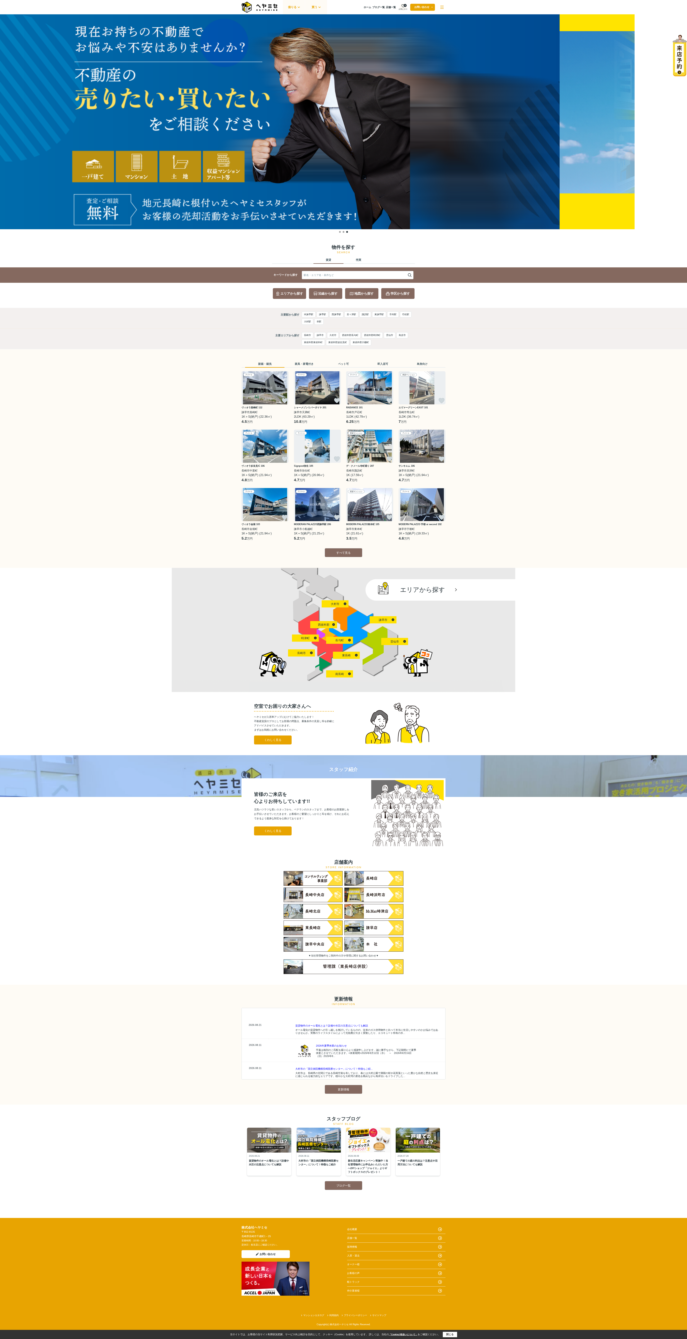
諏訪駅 (365, 314)
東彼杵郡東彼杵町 (313, 342)
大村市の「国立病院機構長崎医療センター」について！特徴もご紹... (334, 1068)
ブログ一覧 (378, 7)
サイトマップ (379, 1315)
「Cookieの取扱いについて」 (403, 1334)
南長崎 (339, 673)
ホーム (367, 7)
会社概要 (352, 1229)
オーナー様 (353, 1264)
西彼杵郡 (323, 624)
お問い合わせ (421, 7)
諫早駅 (322, 314)
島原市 (402, 335)
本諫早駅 (308, 314)
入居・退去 (353, 1255)
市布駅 (392, 314)
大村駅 (307, 321)
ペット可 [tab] (343, 363)
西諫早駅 (336, 314)
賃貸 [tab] (328, 259)
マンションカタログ (313, 1315)
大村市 (332, 335)
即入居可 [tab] (382, 363)
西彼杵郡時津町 (372, 335)
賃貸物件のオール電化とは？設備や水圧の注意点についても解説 (331, 1025)
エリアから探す (292, 293)
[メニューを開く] (441, 7)
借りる (292, 7)
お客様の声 (353, 1273)
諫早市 (320, 335)
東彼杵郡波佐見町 (337, 342)
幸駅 (319, 321)
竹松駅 (405, 314)
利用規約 (334, 1315)
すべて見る (343, 552)
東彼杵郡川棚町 (361, 342)
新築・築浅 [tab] (265, 363)
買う (314, 7)
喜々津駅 (351, 314)
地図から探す (364, 293)
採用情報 (352, 1246)
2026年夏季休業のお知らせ (331, 1045)
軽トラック (353, 1281)
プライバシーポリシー (355, 1315)
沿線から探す (328, 293)
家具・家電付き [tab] (304, 363)
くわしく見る (272, 739)
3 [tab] (347, 232)
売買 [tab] (358, 259)
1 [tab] (340, 232)
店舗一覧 (391, 7)
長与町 (339, 640)
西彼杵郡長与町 (350, 335)
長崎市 (307, 335)
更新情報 (343, 1089)
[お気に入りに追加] (285, 400)
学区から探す (400, 293)
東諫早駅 (379, 314)
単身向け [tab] (422, 363)
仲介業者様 (353, 1290)
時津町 (305, 638)
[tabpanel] (343, 121)
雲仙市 (389, 335)
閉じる (450, 1334)
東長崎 (346, 655)
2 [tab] (343, 232)
